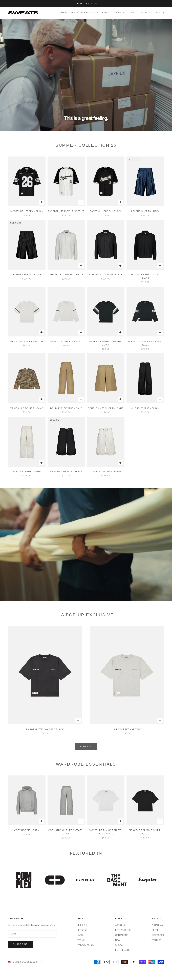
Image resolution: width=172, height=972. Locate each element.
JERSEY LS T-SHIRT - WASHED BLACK (145, 343)
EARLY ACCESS (123, 930)
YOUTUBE (156, 940)
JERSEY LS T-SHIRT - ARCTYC (66, 341)
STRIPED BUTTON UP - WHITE (66, 274)
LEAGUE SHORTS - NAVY (145, 211)
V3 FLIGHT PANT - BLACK (145, 408)
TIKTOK (155, 930)
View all (86, 746)
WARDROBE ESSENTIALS (84, 13)
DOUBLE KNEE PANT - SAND (66, 408)
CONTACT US (121, 935)
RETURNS (82, 930)
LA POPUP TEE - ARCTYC (127, 729)
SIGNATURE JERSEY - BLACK (27, 211)
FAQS (80, 935)
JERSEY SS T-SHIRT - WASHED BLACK (105, 343)
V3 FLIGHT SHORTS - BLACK (66, 472)
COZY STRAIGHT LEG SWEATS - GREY (66, 832)
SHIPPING (82, 925)
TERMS (80, 940)
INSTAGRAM (157, 925)
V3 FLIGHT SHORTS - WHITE (106, 472)
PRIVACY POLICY (85, 945)
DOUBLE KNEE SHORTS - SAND (106, 408)
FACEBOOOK (158, 935)
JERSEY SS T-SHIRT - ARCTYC (27, 341)
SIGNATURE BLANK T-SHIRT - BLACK (145, 832)
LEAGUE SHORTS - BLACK (27, 274)
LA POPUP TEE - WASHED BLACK (45, 729)
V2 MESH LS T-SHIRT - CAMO (26, 408)
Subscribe (20, 944)
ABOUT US (120, 925)
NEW (64, 13)
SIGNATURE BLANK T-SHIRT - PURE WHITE (105, 832)
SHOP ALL (120, 945)
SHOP (105, 13)
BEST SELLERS (122, 950)
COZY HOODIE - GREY (26, 830)
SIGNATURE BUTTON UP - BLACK (145, 276)
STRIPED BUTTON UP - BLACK (106, 274)
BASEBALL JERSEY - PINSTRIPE (66, 211)
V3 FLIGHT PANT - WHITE (27, 472)
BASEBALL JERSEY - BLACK (106, 211)
